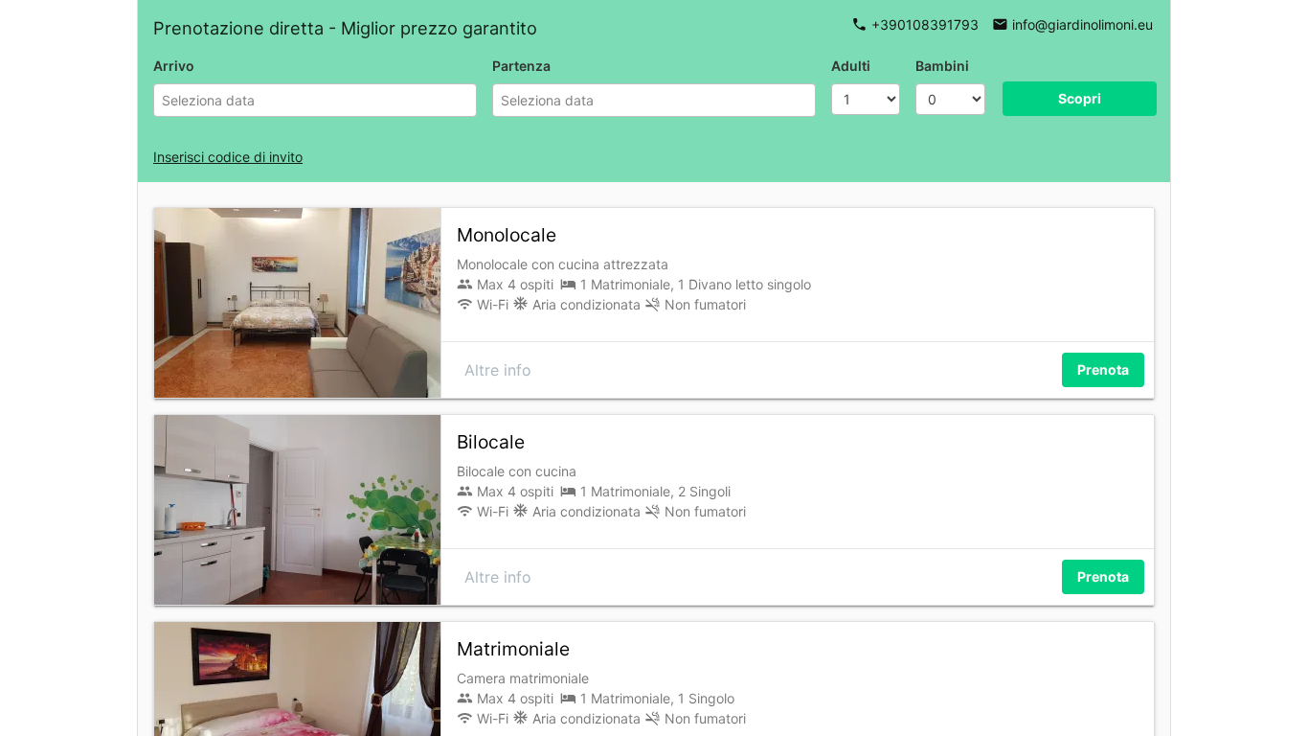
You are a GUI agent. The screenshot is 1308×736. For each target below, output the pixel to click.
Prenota (1103, 369)
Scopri (1079, 98)
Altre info (497, 370)
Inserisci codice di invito (228, 157)
